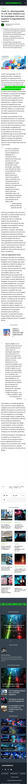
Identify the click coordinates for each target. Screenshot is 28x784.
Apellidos (7, 398)
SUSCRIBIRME (10, 416)
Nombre (7, 392)
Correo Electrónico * (10, 386)
